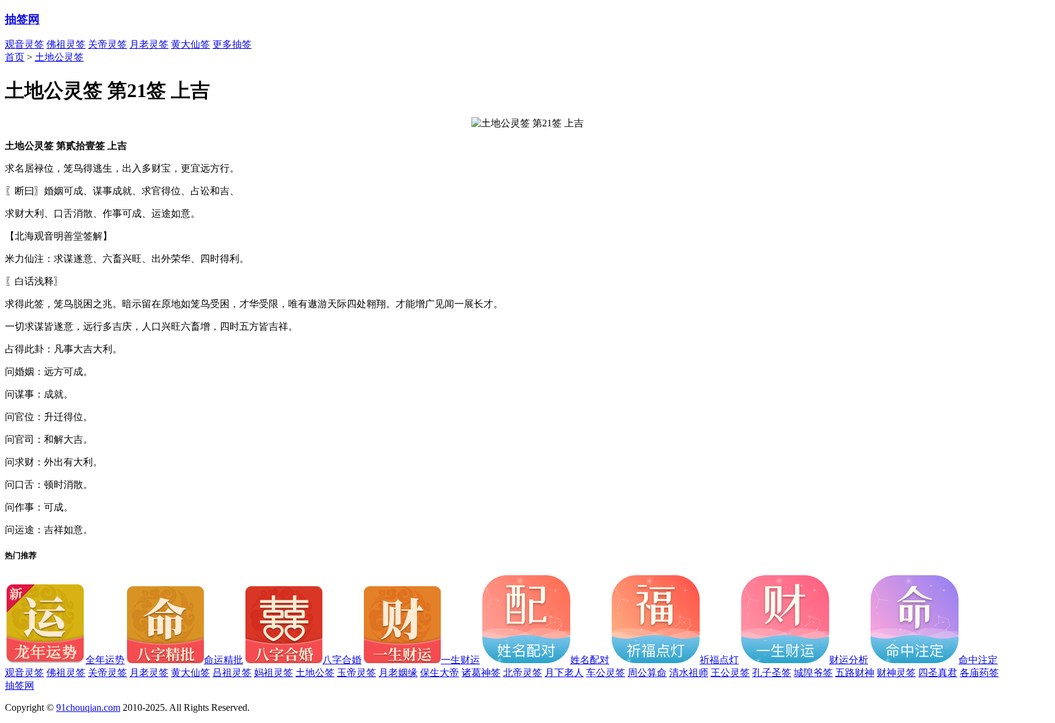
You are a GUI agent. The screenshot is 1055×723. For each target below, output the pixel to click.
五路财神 (854, 672)
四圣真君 (937, 672)
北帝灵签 (522, 672)
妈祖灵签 (273, 672)
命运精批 (223, 660)
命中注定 (978, 660)
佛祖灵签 (65, 44)
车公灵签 (605, 672)
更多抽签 (232, 44)
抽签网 (22, 19)
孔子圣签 (771, 672)
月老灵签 (149, 44)
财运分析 (848, 660)
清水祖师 (688, 672)
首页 (14, 57)
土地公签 (315, 672)
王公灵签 (730, 672)
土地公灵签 (59, 57)
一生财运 (460, 660)
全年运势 (105, 660)
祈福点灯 (719, 660)
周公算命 (647, 672)
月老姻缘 (398, 672)
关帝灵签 (107, 44)
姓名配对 (589, 660)
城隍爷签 (813, 672)
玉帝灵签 (356, 672)
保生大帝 (439, 672)
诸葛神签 (481, 672)
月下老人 (564, 672)
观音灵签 (24, 44)
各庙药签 (979, 672)
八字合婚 (341, 660)
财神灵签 (896, 672)
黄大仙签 (190, 44)
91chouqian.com (88, 707)
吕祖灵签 (232, 672)
